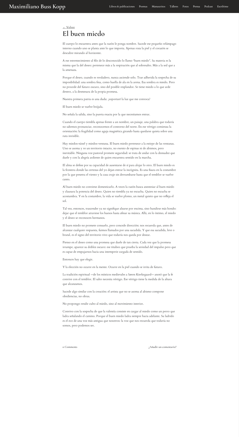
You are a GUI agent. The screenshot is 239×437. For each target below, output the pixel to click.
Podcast (208, 6)
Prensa (196, 6)
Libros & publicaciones (122, 6)
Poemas (143, 6)
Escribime (222, 6)
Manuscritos (158, 6)
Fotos (186, 6)
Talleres (174, 6)
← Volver (69, 27)
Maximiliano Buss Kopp (37, 6)
